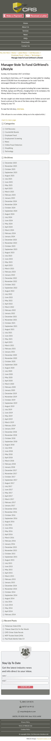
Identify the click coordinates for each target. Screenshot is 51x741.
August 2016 (9, 522)
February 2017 (10, 502)
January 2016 (10, 544)
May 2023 (8, 262)
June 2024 (9, 220)
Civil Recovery (34, 53)
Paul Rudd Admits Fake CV (14, 639)
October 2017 (10, 477)
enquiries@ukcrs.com (28, 712)
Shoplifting (9, 148)
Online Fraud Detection (13, 145)
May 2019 (8, 416)
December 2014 (11, 586)
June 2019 (9, 413)
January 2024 (10, 237)
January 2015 (10, 582)
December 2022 (11, 278)
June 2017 (9, 490)
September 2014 (11, 595)
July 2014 (8, 602)
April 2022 (9, 304)
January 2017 (10, 506)
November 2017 (11, 474)
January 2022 (10, 313)
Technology (36, 55)
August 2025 (9, 176)
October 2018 (10, 438)
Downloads (25, 42)
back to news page (9, 120)
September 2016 (11, 518)
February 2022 (10, 310)
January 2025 (10, 198)
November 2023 (11, 243)
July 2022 (8, 294)
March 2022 (9, 307)
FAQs (26, 38)
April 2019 (9, 419)
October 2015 (10, 554)
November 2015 (11, 550)
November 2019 (11, 397)
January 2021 (10, 352)
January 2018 (10, 467)
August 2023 (9, 253)
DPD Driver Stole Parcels (14, 632)
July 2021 (8, 333)
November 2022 (11, 281)
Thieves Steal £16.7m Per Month (17, 629)
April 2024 (9, 227)
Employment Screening (13, 139)
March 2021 (9, 345)
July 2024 (8, 217)
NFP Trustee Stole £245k (14, 636)
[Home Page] (25, 7)
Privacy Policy (25, 722)
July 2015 (8, 563)
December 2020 (11, 355)
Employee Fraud (17, 55)
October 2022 (10, 285)
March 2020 (9, 384)
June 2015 (9, 566)
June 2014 (9, 605)
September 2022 (11, 288)
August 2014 (9, 598)
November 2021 (11, 320)
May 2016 (8, 531)
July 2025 (8, 179)
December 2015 (11, 547)
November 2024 (11, 204)
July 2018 (8, 448)
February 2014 (10, 614)
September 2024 (11, 211)
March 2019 (9, 422)
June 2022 (9, 297)
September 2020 (11, 365)
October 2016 (10, 515)
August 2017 (9, 483)
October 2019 (10, 400)
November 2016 (11, 512)
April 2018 (9, 458)
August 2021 (9, 329)
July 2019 (8, 409)
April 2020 (9, 381)
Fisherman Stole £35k (13, 626)
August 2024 (9, 214)
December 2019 (11, 393)
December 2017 (11, 470)
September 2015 (11, 557)
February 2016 (10, 541)
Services (25, 31)
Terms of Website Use (25, 726)
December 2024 (11, 201)
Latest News (22, 53)
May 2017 (8, 493)
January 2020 (10, 390)
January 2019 (10, 429)
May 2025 (8, 185)
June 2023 (9, 259)
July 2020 (8, 371)
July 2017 (8, 486)
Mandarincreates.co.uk (44, 738)
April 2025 (9, 188)
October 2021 (10, 323)
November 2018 (11, 435)
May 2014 (8, 608)
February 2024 (10, 233)
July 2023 (8, 256)
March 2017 (9, 499)
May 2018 (8, 454)
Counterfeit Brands (12, 132)
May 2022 (8, 301)
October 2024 (10, 208)
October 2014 (10, 592)
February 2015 (10, 579)
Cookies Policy (25, 729)
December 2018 (11, 432)
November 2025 (11, 166)
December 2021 (11, 317)
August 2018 (9, 445)
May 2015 (8, 570)
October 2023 (10, 246)
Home (25, 23)
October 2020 (10, 361)
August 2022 (9, 291)
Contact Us (25, 46)
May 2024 (8, 224)
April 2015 (9, 573)
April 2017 (9, 496)
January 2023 (10, 275)
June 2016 (9, 528)
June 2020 (9, 374)
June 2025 (9, 182)
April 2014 (9, 611)
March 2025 (9, 192)
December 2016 (11, 509)
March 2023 (9, 269)
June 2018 (9, 451)
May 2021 (8, 339)
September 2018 (11, 442)
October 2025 (10, 169)
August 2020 (9, 368)
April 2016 (9, 534)
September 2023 (11, 249)
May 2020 (8, 377)
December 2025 (11, 163)
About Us (25, 27)
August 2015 (9, 560)
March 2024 (9, 230)
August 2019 (9, 406)
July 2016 (8, 525)
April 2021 (9, 342)
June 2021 (9, 336)
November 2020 (11, 358)
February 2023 (10, 272)
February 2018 (10, 464)
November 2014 (11, 589)
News (25, 35)
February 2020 (10, 387)
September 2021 (11, 326)
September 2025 (11, 172)
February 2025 (10, 195)
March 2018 (9, 461)
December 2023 (11, 240)
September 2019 (11, 403)
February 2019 (10, 425)
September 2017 (11, 480)
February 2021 (10, 349)
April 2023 (9, 265)
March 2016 (9, 538)
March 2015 (9, 576)
